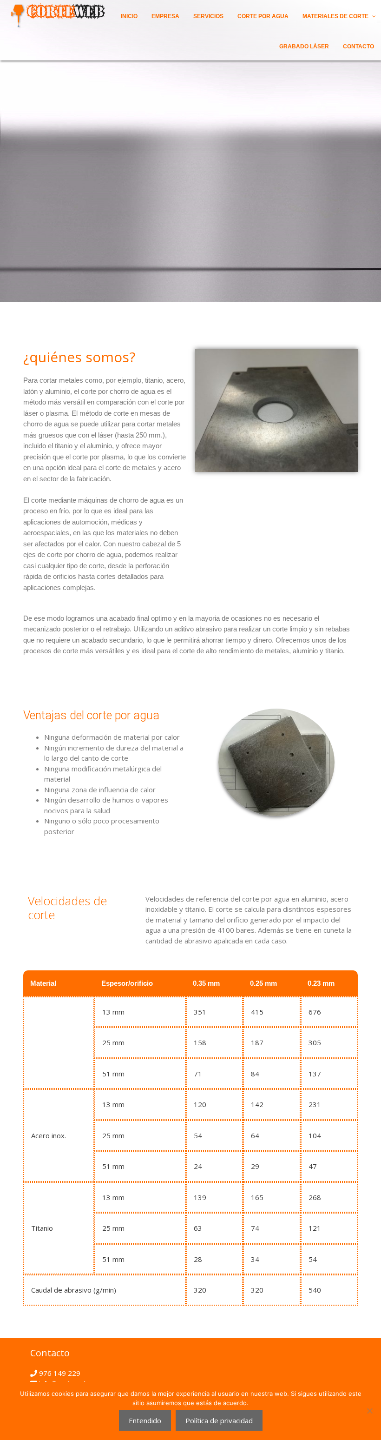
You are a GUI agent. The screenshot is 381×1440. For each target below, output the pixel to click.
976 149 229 (58, 1373)
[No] (369, 1410)
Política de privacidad (219, 1420)
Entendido (145, 1420)
